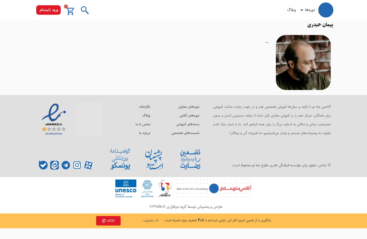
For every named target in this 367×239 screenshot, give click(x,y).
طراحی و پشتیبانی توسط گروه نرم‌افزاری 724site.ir (186, 207)
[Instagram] (77, 165)
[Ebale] (43, 165)
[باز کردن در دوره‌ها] (302, 10)
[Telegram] (65, 165)
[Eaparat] (88, 165)
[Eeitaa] (54, 165)
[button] (48, 10)
